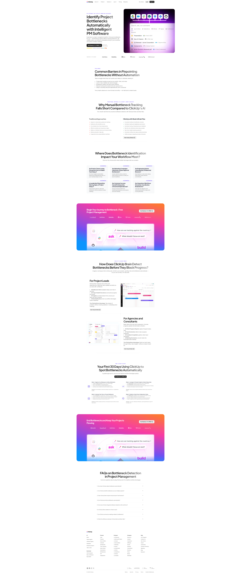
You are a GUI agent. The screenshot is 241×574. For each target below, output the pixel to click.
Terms (142, 572)
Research (143, 551)
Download (89, 551)
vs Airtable (116, 555)
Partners (129, 546)
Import (142, 542)
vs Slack (115, 546)
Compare (116, 535)
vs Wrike (115, 550)
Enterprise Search (90, 545)
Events (128, 544)
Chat (101, 537)
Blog (142, 550)
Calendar (102, 542)
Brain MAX (89, 556)
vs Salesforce (116, 551)
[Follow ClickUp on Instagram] (91, 568)
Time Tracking (103, 546)
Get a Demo (143, 541)
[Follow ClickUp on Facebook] (89, 568)
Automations (103, 550)
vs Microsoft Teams (118, 539)
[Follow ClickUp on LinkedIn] (87, 568)
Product (102, 535)
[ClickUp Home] (90, 2)
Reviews (129, 550)
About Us (129, 537)
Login (147, 1)
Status (126, 572)
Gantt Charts (103, 548)
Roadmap (129, 555)
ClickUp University (145, 546)
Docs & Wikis (103, 541)
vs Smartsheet (117, 548)
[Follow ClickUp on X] (93, 568)
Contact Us (143, 539)
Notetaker (89, 543)
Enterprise (125, 1)
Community (143, 544)
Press (128, 551)
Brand (128, 553)
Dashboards (102, 544)
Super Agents (89, 539)
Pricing (120, 1)
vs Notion (116, 553)
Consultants (129, 548)
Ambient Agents (90, 541)
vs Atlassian (116, 537)
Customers (129, 541)
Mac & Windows (90, 554)
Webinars (143, 548)
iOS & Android (90, 553)
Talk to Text (89, 547)
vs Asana (116, 541)
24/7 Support (143, 537)
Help (142, 535)
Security (131, 572)
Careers (129, 539)
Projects (102, 539)
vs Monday (116, 544)
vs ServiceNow (117, 542)
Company (129, 535)
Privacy (136, 572)
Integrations (102, 555)
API (101, 553)
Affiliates (129, 542)
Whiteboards (103, 551)
